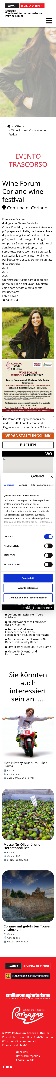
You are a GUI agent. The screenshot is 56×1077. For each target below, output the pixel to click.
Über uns (22, 1052)
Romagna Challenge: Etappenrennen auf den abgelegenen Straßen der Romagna (27, 632)
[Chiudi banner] (51, 477)
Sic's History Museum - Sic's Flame (29, 646)
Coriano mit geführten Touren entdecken (25, 616)
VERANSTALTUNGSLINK (28, 435)
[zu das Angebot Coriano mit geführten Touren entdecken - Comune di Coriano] (28, 896)
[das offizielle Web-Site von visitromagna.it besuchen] (28, 1016)
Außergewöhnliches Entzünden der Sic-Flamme (25, 623)
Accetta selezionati (28, 588)
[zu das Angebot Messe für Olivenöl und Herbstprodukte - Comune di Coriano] (28, 814)
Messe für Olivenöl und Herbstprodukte (21, 652)
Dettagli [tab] (23, 485)
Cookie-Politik (25, 1060)
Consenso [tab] (8, 485)
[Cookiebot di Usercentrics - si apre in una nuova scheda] (32, 477)
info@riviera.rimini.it (23, 1041)
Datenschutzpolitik (28, 1056)
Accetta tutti (28, 578)
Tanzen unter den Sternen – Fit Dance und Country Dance (25, 640)
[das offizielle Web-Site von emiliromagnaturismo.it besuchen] (28, 996)
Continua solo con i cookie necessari (28, 597)
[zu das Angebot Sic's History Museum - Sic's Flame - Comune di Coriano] (28, 733)
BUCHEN (28, 445)
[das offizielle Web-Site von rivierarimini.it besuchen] (28, 964)
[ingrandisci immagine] (28, 333)
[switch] (48, 546)
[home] (8, 126)
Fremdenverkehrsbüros (17, 1045)
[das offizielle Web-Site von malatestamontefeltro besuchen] (28, 978)
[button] (49, 21)
